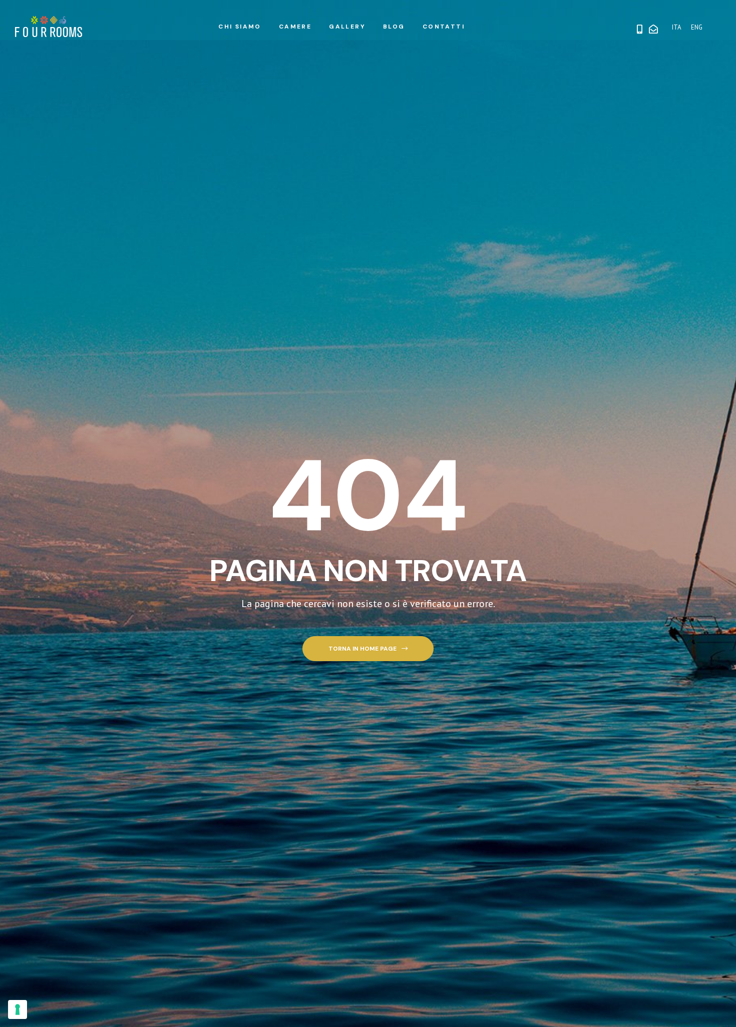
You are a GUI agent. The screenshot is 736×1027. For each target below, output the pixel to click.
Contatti (444, 27)
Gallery (347, 27)
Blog (394, 27)
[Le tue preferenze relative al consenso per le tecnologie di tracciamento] (17, 1009)
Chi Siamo (239, 27)
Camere (295, 27)
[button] (368, 649)
